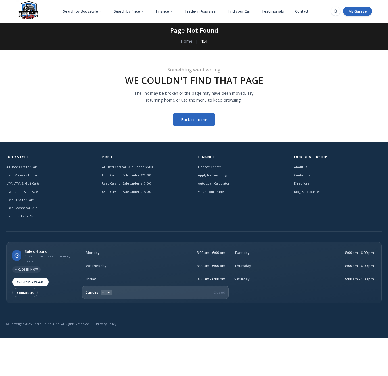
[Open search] (335, 11)
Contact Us (302, 175)
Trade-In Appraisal (200, 11)
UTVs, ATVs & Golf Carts (22, 183)
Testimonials (273, 11)
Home (186, 41)
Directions (301, 183)
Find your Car (239, 11)
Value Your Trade (211, 191)
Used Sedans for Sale (21, 208)
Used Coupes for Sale (22, 191)
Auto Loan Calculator (214, 183)
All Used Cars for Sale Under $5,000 (128, 167)
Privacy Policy (106, 324)
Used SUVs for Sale (20, 200)
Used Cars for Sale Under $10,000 (127, 183)
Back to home (194, 119)
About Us (300, 167)
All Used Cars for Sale (22, 167)
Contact (301, 11)
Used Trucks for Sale (21, 216)
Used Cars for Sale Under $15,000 (127, 191)
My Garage (357, 11)
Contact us (25, 292)
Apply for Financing (212, 175)
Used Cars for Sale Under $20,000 (127, 175)
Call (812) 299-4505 (31, 282)
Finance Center (209, 167)
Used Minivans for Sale (23, 175)
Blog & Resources (307, 191)
